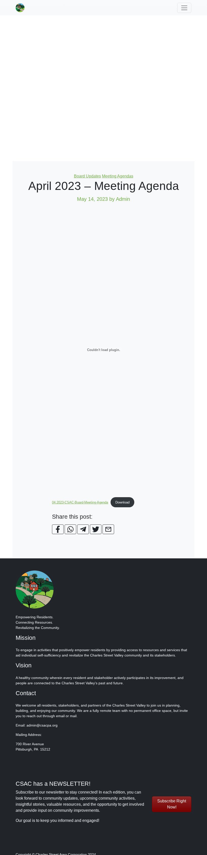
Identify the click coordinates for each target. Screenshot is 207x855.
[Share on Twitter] (95, 529)
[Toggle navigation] (184, 8)
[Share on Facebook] (58, 529)
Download (122, 502)
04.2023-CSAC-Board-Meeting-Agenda (80, 502)
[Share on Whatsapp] (70, 529)
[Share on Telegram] (83, 529)
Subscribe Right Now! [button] (171, 804)
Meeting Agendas (117, 176)
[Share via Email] (108, 529)
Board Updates (87, 176)
